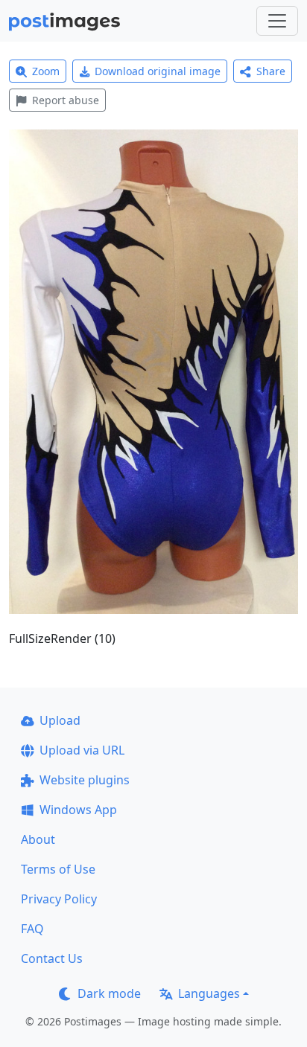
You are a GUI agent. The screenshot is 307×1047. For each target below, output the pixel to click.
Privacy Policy (59, 899)
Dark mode (109, 993)
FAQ (32, 928)
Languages (209, 993)
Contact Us (52, 958)
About (38, 839)
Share (270, 71)
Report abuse (65, 100)
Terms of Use (58, 869)
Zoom (46, 71)
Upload (59, 720)
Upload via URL (81, 750)
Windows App (78, 809)
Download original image (158, 71)
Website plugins (84, 780)
